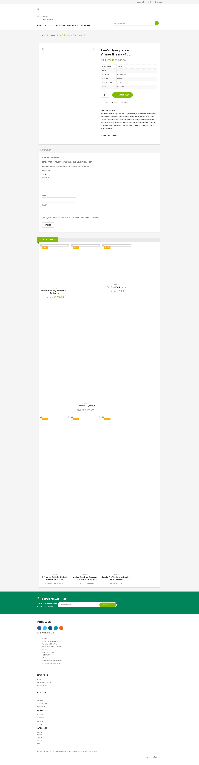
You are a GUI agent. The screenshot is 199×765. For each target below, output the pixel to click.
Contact (40, 714)
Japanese (40, 737)
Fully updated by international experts (138, 113)
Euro (39, 743)
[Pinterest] (126, 135)
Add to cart (124, 95)
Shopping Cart (42, 703)
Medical (52, 35)
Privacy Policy (42, 685)
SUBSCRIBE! (107, 605)
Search (157, 23)
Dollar (39, 741)
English (39, 732)
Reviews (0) (45, 150)
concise (121, 113)
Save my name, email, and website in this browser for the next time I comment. (70, 218)
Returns (40, 721)
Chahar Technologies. (90, 751)
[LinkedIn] (133, 135)
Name (44, 195)
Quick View (63, 264)
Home (43, 35)
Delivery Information (44, 682)
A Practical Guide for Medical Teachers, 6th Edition (54, 578)
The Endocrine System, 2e (85, 406)
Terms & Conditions (43, 689)
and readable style (112, 113)
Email (44, 205)
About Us (40, 679)
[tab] (46, 150)
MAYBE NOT (151, 50)
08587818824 (48, 19)
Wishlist (149, 2)
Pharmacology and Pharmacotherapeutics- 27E (155, 50)
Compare (124, 102)
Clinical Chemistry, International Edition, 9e (54, 292)
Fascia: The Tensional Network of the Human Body (116, 578)
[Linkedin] (56, 628)
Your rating (46, 171)
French (39, 734)
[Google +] (130, 135)
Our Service (41, 718)
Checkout (158, 2)
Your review (46, 177)
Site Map (40, 724)
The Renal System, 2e (116, 287)
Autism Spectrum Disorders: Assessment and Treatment (85, 578)
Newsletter (41, 706)
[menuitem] (39, 26)
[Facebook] (120, 135)
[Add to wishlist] (51, 264)
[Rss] (61, 628)
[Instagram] (50, 628)
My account (140, 2)
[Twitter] (123, 135)
